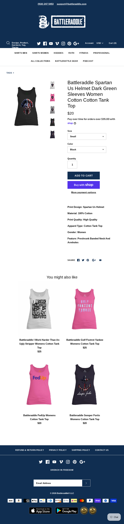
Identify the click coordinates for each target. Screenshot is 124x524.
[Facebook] (45, 43)
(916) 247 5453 (46, 4)
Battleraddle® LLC (65, 493)
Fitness (83, 53)
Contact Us (102, 450)
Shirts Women (40, 53)
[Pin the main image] (88, 260)
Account (89, 43)
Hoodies (58, 53)
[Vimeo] (57, 43)
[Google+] (76, 43)
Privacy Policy (58, 450)
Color (70, 144)
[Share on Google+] (94, 260)
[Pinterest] (69, 43)
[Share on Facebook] (78, 260)
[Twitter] (39, 43)
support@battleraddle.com (71, 4)
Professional (101, 53)
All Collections (40, 61)
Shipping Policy (81, 450)
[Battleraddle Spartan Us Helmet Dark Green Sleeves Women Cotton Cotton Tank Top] (26, 106)
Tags (10, 73)
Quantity (71, 158)
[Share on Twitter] (83, 260)
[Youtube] (51, 43)
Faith (71, 53)
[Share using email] (100, 260)
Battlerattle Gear (66, 61)
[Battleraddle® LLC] (62, 11)
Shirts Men (20, 53)
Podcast (88, 61)
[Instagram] (63, 43)
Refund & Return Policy (29, 450)
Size (69, 131)
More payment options (83, 192)
